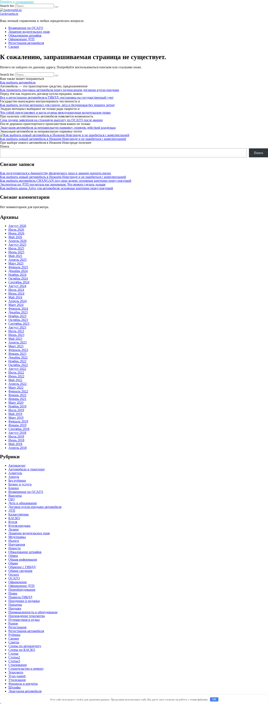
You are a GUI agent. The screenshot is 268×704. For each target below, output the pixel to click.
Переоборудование (21, 589)
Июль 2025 (16, 248)
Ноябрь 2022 (17, 361)
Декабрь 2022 (18, 357)
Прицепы (15, 604)
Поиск (4, 146)
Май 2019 (15, 414)
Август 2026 (17, 226)
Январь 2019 (17, 425)
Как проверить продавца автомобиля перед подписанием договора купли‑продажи (59, 90)
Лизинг (13, 529)
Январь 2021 (17, 399)
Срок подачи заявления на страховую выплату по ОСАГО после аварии (51, 120)
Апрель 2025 (17, 259)
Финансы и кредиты (23, 683)
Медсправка (17, 537)
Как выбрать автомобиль (18, 82)
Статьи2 (14, 657)
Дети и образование (22, 503)
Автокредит (17, 465)
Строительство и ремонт (26, 668)
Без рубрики (17, 480)
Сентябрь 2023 (18, 323)
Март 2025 (15, 263)
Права (12, 593)
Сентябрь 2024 (18, 282)
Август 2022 (17, 368)
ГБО (11, 499)
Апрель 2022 (17, 384)
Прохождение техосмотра (26, 616)
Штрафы (14, 687)
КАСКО (14, 518)
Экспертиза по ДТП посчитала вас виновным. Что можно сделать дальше (53, 184)
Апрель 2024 (17, 301)
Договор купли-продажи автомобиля (34, 507)
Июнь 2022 (16, 376)
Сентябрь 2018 (18, 429)
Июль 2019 (16, 410)
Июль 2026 (16, 229)
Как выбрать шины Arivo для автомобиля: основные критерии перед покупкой (56, 188)
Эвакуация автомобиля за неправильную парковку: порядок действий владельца (58, 127)
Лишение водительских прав (29, 31)
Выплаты (15, 495)
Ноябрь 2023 (17, 316)
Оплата (13, 574)
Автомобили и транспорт (26, 469)
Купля (12, 522)
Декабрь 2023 (18, 312)
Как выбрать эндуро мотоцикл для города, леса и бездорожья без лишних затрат (57, 105)
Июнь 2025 (16, 252)
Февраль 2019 (18, 421)
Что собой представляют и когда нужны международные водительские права (55, 112)
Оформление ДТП (21, 39)
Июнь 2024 (16, 293)
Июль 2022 (16, 372)
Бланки (13, 488)
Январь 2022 (17, 395)
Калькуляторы (18, 514)
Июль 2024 (16, 290)
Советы (13, 642)
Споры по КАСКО (21, 650)
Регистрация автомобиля (26, 43)
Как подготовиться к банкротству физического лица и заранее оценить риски (55, 173)
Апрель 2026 (17, 241)
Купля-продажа (19, 525)
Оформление (17, 582)
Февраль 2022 (18, 391)
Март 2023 (15, 346)
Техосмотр (15, 672)
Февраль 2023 (18, 350)
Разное (13, 623)
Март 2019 (15, 417)
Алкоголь (15, 473)
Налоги (13, 540)
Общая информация (22, 559)
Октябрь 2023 (18, 320)
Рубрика (14, 635)
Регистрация (17, 627)
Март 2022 (15, 387)
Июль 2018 (16, 436)
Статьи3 (14, 661)
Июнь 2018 (16, 440)
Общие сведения (20, 571)
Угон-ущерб (17, 676)
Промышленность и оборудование (33, 612)
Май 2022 (15, 380)
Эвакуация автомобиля (24, 691)
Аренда (13, 477)
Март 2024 (15, 305)
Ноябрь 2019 (17, 406)
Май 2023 (15, 338)
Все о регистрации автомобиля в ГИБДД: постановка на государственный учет (56, 97)
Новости (14, 548)
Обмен (13, 556)
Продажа (14, 608)
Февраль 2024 (18, 308)
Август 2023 (17, 327)
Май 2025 (15, 256)
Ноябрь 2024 (17, 274)
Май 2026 (15, 237)
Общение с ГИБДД (22, 567)
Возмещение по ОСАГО (25, 28)
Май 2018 (15, 444)
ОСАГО (14, 578)
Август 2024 (17, 286)
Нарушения (16, 544)
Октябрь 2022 (18, 365)
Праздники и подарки (24, 601)
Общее (13, 563)
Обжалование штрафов (24, 35)
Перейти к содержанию (17, 2)
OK (214, 699)
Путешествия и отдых (24, 619)
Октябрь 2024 (18, 278)
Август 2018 (17, 432)
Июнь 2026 (16, 233)
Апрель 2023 (17, 342)
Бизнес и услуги (20, 484)
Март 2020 (15, 402)
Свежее (13, 46)
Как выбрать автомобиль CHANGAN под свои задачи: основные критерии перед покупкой (65, 180)
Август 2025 (17, 244)
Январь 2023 (17, 353)
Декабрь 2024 (18, 271)
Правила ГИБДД (20, 597)
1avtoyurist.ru (9, 13)
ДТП (11, 510)
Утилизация (17, 680)
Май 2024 (15, 297)
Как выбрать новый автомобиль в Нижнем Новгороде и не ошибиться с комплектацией (63, 139)
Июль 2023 (16, 331)
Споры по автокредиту (24, 646)
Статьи (13, 653)
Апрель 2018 (17, 447)
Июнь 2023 (16, 335)
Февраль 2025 (18, 267)
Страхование (17, 665)
